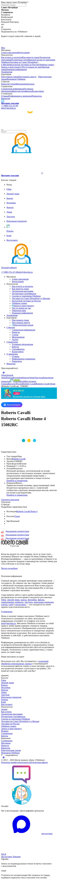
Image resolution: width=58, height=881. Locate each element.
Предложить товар (9, 77)
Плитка (4, 699)
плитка (4, 604)
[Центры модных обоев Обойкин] (29, 126)
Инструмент (6, 704)
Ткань (17, 516)
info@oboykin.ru (8, 108)
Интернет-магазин (10, 103)
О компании (12, 354)
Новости (5, 84)
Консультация (13, 405)
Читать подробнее (9, 568)
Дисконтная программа (22, 291)
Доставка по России (10, 724)
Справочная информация (12, 89)
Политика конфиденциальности (16, 762)
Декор (4, 692)
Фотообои (5, 687)
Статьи (12, 84)
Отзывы (4, 96)
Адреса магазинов (9, 52)
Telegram (5, 41)
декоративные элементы (12, 602)
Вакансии (5, 98)
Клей (3, 702)
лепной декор (13, 600)
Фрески (4, 690)
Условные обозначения (22, 344)
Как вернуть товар (30, 57)
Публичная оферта (39, 762)
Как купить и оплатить (11, 57)
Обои (3, 600)
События (10, 327)
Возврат (4, 731)
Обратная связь (19, 310)
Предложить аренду (27, 77)
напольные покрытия (43, 602)
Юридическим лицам (23, 325)
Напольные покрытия (11, 697)
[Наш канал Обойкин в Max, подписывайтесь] (2, 101)
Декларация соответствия (17, 531)
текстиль (29, 602)
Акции (31, 84)
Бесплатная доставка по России (24, 64)
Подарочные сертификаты (23, 60)
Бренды (16, 91)
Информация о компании (20, 96)
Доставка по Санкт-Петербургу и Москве (31, 298)
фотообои (32, 600)
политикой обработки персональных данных (24, 662)
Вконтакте (6, 44)
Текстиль (5, 695)
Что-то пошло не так (31, 67)
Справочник (12, 342)
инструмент (20, 604)
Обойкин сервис (46, 64)
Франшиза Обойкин (16, 79)
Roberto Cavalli (18, 459)
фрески (41, 600)
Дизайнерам (6, 72)
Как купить (6, 712)
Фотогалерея (24, 52)
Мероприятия (22, 84)
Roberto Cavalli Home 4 (26, 511)
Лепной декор (7, 683)
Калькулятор (38, 91)
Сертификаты (26, 91)
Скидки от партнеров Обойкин (26, 296)
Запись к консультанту (23, 306)
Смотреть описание (10, 499)
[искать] (2, 129)
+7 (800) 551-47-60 (9, 106)
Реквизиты (37, 96)
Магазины (6, 743)
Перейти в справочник (17, 480)
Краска (4, 685)
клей (11, 604)
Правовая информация (16, 69)
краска (24, 600)
